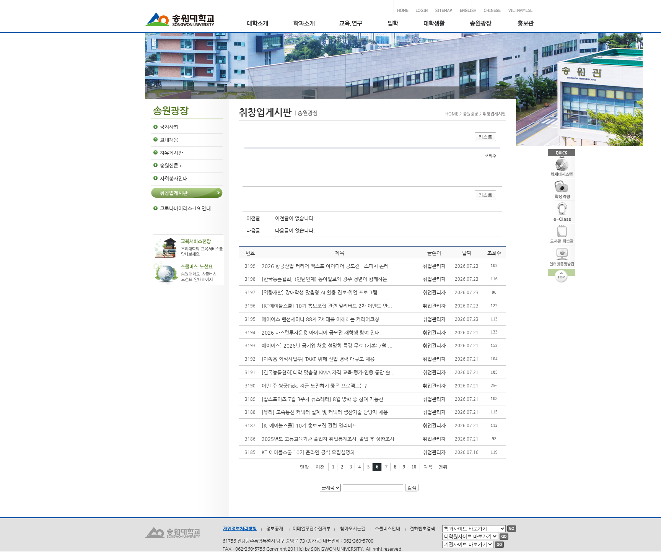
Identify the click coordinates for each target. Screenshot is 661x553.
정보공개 (274, 528)
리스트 (485, 137)
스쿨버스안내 (387, 528)
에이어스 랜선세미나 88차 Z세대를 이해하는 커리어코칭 (320, 319)
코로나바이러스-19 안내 (185, 208)
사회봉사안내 (173, 178)
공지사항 (169, 127)
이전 (320, 467)
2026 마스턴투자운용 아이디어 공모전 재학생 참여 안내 (320, 332)
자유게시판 (171, 153)
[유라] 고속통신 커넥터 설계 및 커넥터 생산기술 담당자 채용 (325, 412)
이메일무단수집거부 (311, 528)
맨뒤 (443, 467)
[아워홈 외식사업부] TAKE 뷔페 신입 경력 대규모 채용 (318, 359)
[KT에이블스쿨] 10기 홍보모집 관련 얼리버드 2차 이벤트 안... (327, 306)
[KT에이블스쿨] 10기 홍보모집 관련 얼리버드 (309, 425)
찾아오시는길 (352, 528)
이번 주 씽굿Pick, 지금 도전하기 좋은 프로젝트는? (314, 386)
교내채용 (169, 140)
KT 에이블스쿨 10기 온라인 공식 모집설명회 (308, 452)
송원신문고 (171, 165)
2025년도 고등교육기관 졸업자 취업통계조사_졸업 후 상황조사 (328, 439)
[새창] (392, 24)
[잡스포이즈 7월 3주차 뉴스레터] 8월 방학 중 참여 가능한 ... (325, 399)
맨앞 (304, 467)
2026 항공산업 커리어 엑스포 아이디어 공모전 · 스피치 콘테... (327, 266)
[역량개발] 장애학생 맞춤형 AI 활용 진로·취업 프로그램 (319, 292)
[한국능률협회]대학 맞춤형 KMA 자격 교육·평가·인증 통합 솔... (328, 372)
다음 (428, 467)
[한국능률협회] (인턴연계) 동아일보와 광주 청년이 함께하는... (327, 279)
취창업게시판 (173, 193)
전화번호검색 (422, 528)
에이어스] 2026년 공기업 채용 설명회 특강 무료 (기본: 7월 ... (327, 345)
